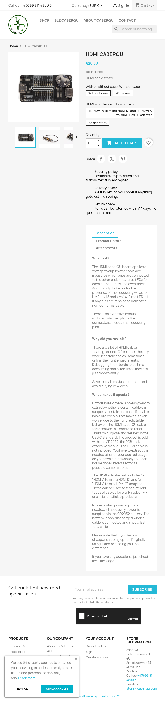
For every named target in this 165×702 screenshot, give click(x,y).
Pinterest (123, 159)
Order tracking (96, 646)
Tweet (112, 159)
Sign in (90, 652)
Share (101, 159)
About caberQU (99, 20)
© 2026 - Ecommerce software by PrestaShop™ (83, 696)
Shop (44, 20)
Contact (127, 20)
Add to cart (122, 142)
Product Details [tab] (108, 241)
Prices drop (16, 652)
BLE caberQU (66, 20)
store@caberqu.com (141, 688)
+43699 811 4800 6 (36, 5)
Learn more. (27, 678)
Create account (97, 657)
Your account (100, 638)
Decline (21, 689)
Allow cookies (57, 689)
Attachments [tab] (106, 248)
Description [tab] (105, 233)
